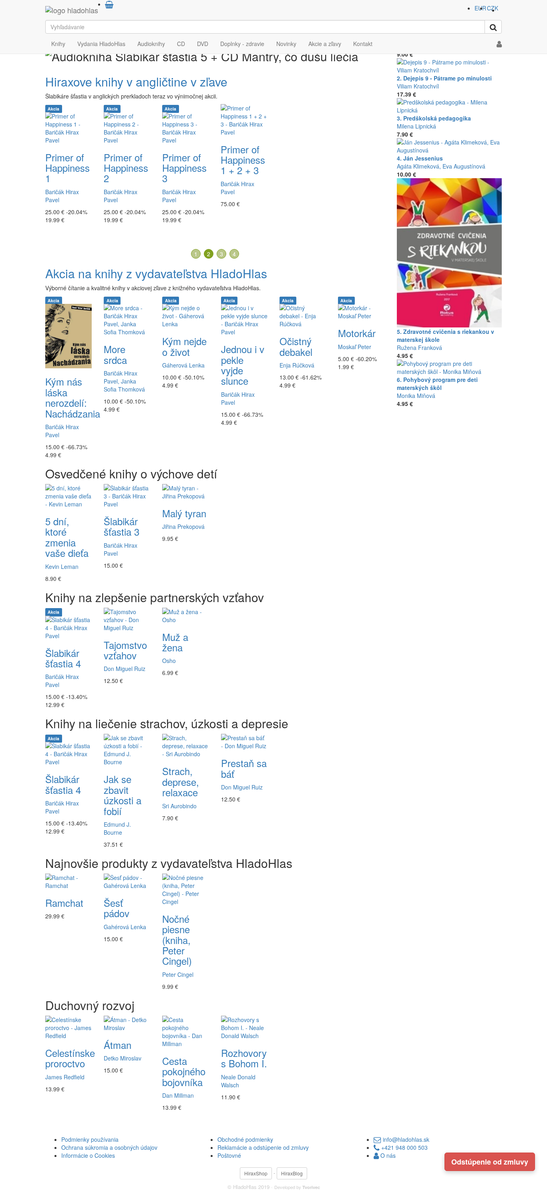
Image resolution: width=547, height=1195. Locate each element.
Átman (117, 1045)
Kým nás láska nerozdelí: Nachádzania (72, 397)
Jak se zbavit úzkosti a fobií (122, 794)
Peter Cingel (177, 974)
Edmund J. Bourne (117, 828)
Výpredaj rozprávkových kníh (122, 81)
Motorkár (357, 333)
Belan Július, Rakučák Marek (240, 198)
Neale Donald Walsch (238, 1081)
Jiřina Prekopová (183, 526)
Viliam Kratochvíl (418, 86)
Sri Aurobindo (179, 806)
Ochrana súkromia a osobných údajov (109, 1147)
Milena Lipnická (416, 126)
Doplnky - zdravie (242, 44)
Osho (169, 661)
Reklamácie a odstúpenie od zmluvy (263, 1147)
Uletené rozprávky (65, 146)
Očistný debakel (296, 346)
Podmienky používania (90, 1139)
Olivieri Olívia (61, 165)
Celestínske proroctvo (70, 1058)
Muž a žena (175, 642)
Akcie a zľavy (324, 44)
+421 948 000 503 (404, 1147)
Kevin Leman (61, 566)
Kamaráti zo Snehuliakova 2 (249, 165)
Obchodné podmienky (245, 1139)
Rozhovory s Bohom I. (244, 1058)
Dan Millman (178, 1095)
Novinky (286, 44)
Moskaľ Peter (354, 347)
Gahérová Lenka (125, 165)
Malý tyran (184, 513)
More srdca (115, 354)
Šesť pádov (116, 908)
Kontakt (362, 44)
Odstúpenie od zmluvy (489, 1162)
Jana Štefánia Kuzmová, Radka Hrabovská (359, 195)
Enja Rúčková (297, 365)
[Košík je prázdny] (109, 4)
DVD (202, 44)
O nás (387, 1155)
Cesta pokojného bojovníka (183, 1071)
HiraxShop (255, 1173)
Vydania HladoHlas (101, 44)
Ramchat (64, 903)
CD (181, 44)
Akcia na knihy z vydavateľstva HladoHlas (156, 273)
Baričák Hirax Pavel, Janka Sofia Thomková (124, 381)
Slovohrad (359, 173)
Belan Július (177, 176)
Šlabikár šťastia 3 (121, 526)
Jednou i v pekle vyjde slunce (242, 365)
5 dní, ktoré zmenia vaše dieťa (66, 537)
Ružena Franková (419, 347)
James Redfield (64, 1077)
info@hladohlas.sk (405, 1139)
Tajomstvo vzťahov (125, 650)
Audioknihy (151, 44)
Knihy (58, 44)
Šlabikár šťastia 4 (63, 658)
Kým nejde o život (184, 346)
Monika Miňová (416, 396)
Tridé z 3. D (123, 146)
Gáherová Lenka (183, 365)
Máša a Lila (294, 146)
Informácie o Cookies (88, 1155)
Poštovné (229, 1155)
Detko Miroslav (122, 1058)
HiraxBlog (292, 1173)
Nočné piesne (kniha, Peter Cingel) (177, 940)
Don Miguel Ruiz (124, 669)
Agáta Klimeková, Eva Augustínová (441, 166)
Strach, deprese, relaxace (180, 781)
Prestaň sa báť (244, 768)
